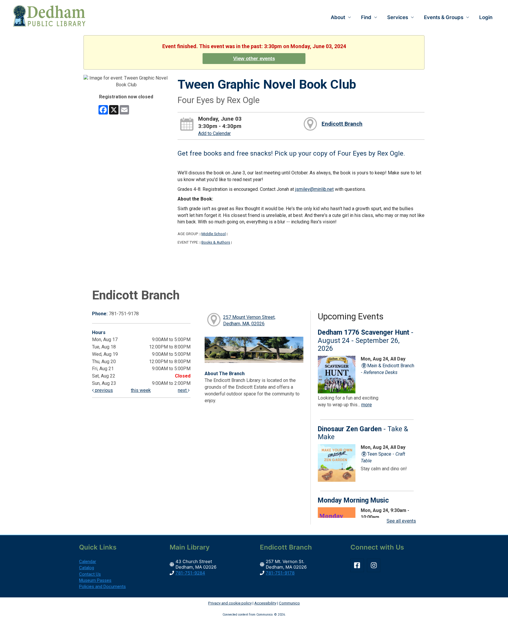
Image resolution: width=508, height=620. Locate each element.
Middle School (213, 234)
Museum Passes (95, 580)
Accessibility (265, 603)
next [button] (183, 390)
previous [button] (103, 390)
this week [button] (141, 390)
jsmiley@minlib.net (314, 189)
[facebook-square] (358, 565)
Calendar (87, 561)
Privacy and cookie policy (230, 603)
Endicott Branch (342, 124)
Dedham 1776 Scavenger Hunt (365, 340)
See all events (401, 521)
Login (485, 17)
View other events (254, 58)
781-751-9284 (190, 573)
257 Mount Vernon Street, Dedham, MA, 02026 (249, 320)
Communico (289, 603)
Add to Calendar (214, 133)
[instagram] (374, 565)
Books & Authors (215, 242)
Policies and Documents (102, 586)
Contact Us (90, 574)
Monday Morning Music (353, 500)
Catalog (86, 567)
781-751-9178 (280, 573)
